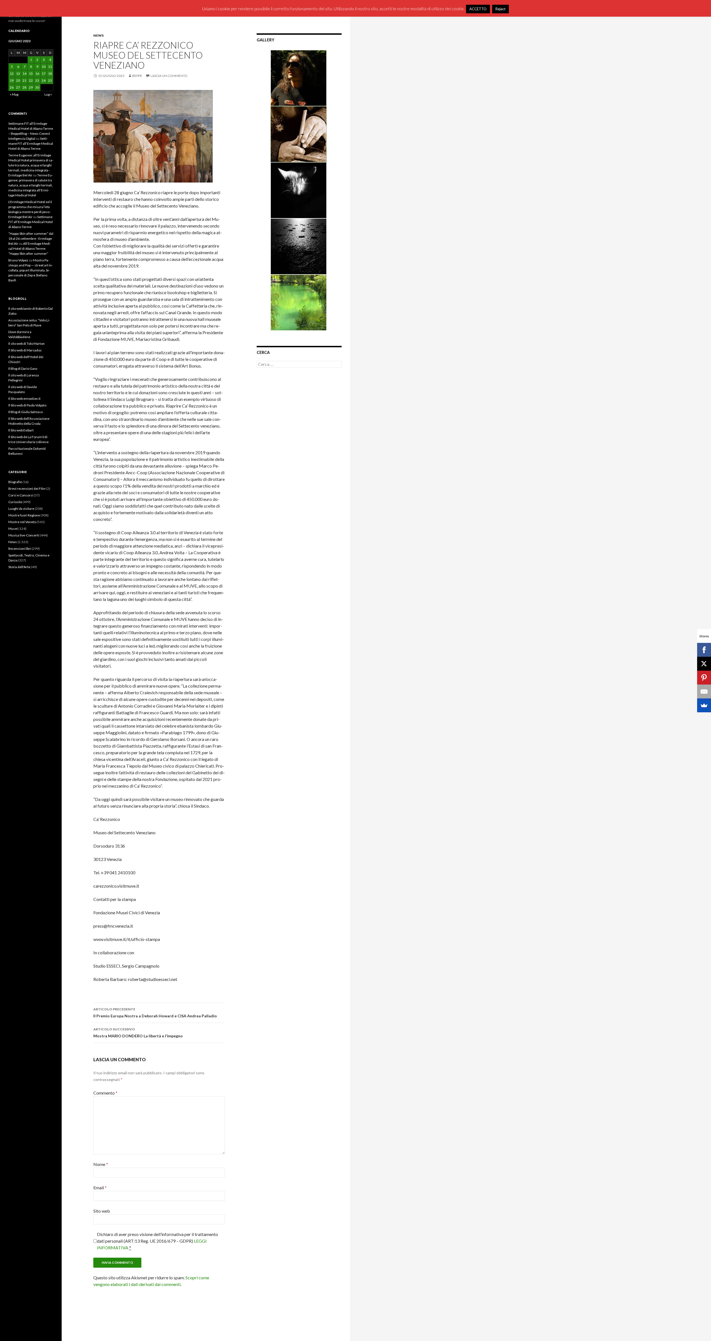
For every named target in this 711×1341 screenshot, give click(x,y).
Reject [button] (500, 9)
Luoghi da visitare (21, 508)
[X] (704, 664)
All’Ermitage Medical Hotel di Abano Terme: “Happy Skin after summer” (29, 248)
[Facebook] (704, 650)
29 (31, 87)
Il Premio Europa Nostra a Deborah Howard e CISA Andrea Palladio (155, 1012)
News (98, 35)
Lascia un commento (169, 76)
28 (24, 87)
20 (18, 80)
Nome (100, 1164)
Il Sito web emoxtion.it (24, 398)
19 (12, 80)
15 (31, 73)
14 (24, 73)
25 (50, 80)
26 (12, 87)
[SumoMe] (704, 705)
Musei (13, 528)
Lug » (48, 94)
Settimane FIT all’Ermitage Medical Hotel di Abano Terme (30, 143)
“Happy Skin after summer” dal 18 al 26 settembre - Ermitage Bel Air (30, 238)
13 (18, 73)
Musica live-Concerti (23, 535)
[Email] (704, 691)
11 (50, 66)
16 (37, 73)
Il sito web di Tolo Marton (26, 343)
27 (18, 87)
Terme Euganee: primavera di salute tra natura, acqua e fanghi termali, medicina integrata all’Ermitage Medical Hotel (30, 185)
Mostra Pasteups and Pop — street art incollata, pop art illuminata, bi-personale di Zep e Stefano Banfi (30, 270)
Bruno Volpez (18, 260)
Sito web (101, 1210)
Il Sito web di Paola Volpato (27, 405)
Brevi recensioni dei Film (27, 488)
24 (44, 80)
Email (100, 1187)
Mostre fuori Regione (24, 515)
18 (50, 73)
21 (24, 80)
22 (31, 80)
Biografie (15, 482)
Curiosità (15, 502)
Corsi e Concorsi (20, 495)
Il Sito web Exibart (21, 430)
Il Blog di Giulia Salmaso (25, 412)
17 (44, 73)
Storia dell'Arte (19, 567)
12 (12, 73)
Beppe (137, 76)
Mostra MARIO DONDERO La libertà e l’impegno (138, 1032)
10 (44, 66)
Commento (105, 1092)
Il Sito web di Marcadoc (25, 350)
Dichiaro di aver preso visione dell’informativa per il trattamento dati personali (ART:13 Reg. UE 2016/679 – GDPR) (157, 1241)
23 (37, 80)
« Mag (14, 94)
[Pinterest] (704, 678)
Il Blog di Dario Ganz (22, 368)
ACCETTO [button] (478, 9)
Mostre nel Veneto (22, 522)
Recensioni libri (19, 548)
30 (37, 87)
